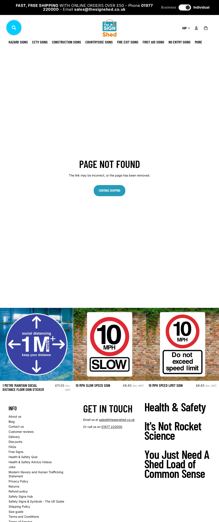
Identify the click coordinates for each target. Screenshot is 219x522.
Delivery (14, 437)
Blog (12, 421)
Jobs (12, 467)
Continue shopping (109, 190)
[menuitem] (198, 42)
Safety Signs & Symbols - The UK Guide (36, 501)
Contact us (16, 426)
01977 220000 (111, 427)
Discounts (15, 441)
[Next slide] (139, 344)
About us (15, 416)
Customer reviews (21, 431)
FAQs (12, 447)
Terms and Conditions (24, 516)
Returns (14, 486)
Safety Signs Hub (21, 496)
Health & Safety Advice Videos (30, 462)
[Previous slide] (79, 344)
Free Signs (16, 452)
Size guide (16, 511)
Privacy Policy (18, 481)
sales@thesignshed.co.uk (117, 419)
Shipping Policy (19, 506)
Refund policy (18, 491)
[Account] (196, 28)
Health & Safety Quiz (23, 457)
